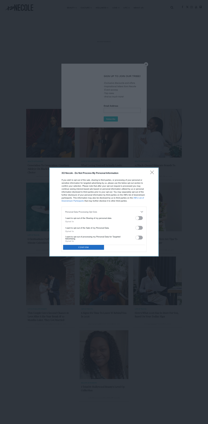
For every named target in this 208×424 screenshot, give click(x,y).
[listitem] (104, 211)
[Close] (153, 173)
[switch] (139, 218)
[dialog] (104, 212)
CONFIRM (83, 247)
